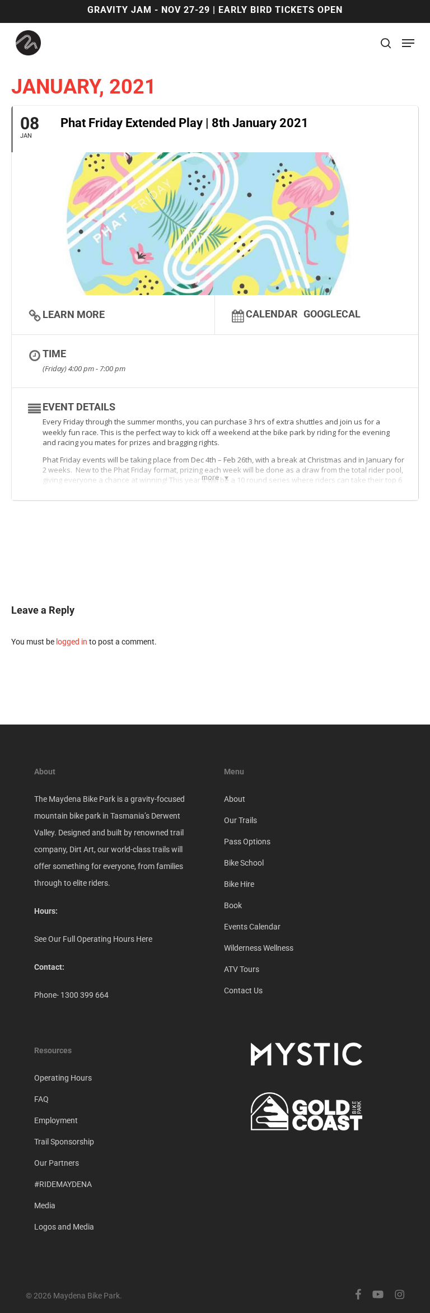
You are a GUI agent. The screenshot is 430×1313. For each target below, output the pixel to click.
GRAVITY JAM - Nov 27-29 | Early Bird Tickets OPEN (215, 9)
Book (233, 905)
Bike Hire (239, 884)
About (234, 799)
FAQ (41, 1099)
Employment (56, 1120)
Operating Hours (63, 1077)
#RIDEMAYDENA (63, 1184)
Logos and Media (64, 1226)
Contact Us (243, 990)
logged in (71, 641)
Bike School (244, 862)
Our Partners (56, 1162)
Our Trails (240, 820)
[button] (408, 43)
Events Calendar (252, 926)
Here (144, 938)
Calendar (272, 313)
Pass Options (247, 841)
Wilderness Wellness (258, 947)
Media (44, 1205)
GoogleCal (332, 313)
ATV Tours (241, 969)
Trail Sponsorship (64, 1141)
